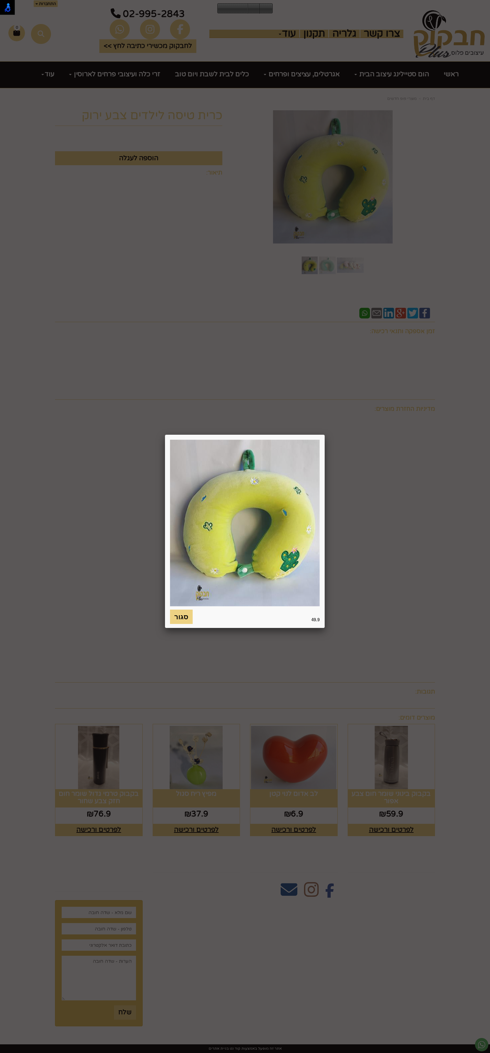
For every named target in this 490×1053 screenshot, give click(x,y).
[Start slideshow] (233, 9)
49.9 (315, 619)
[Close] (325, 435)
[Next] (243, 9)
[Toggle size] (253, 9)
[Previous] (223, 9)
